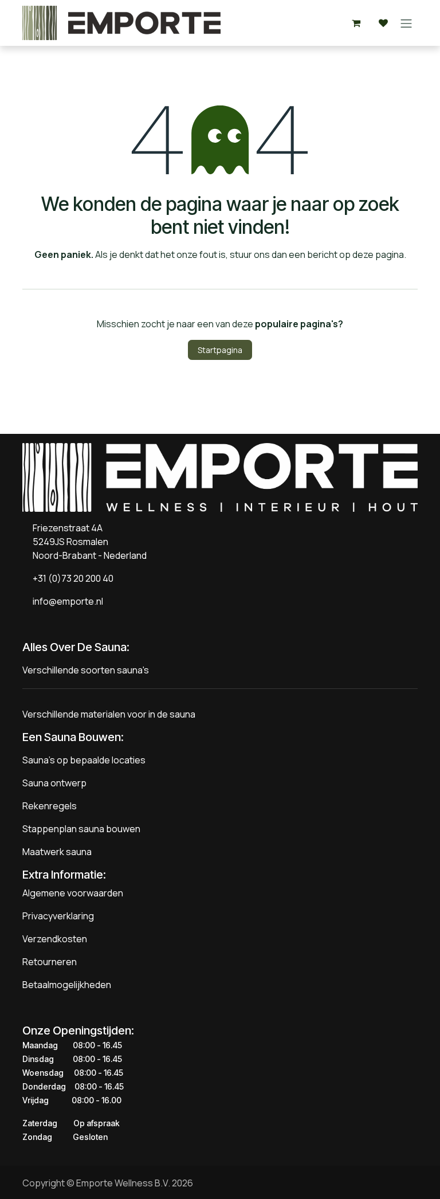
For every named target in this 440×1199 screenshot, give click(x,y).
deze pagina (378, 254)
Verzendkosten (54, 938)
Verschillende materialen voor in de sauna (108, 714)
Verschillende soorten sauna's (85, 670)
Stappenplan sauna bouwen (81, 828)
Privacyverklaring (58, 916)
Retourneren (49, 961)
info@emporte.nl (65, 601)
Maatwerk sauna (57, 851)
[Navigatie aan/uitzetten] (406, 23)
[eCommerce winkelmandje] (355, 22)
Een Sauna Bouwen (71, 737)
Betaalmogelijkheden (66, 984)
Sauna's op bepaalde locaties (84, 760)
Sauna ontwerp (54, 783)
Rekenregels (49, 806)
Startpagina (220, 349)
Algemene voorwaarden (72, 893)
